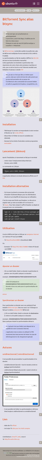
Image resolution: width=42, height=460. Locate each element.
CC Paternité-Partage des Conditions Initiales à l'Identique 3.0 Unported (28, 455)
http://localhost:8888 (13, 240)
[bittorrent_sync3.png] (21, 406)
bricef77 (14, 437)
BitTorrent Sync (9, 51)
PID (4, 178)
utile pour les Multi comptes (21, 428)
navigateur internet (33, 234)
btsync (7, 205)
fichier (29, 10)
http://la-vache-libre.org (12, 439)
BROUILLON (36, 10)
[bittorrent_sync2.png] (21, 260)
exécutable (7, 143)
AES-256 (35, 58)
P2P (22, 70)
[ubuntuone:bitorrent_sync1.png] (21, 116)
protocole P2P (17, 310)
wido (19, 437)
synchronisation (20, 10)
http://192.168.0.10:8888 (20, 247)
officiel (14, 425)
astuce (5, 294)
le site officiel (19, 133)
